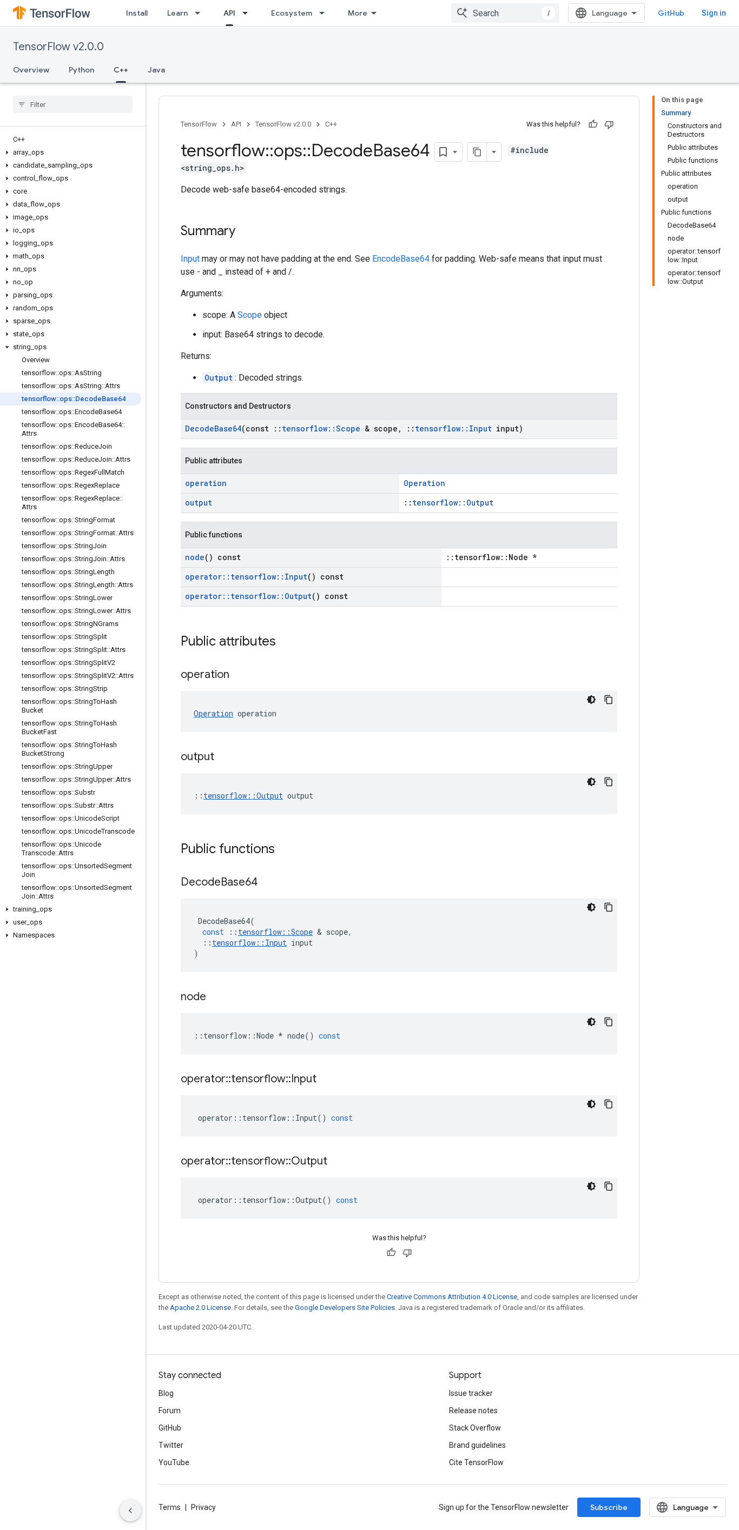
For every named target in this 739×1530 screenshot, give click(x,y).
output (198, 502)
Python (81, 70)
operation (206, 483)
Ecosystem (291, 13)
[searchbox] (73, 104)
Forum (170, 1410)
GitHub (671, 13)
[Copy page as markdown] (477, 152)
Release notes (473, 1410)
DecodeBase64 (213, 428)
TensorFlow (199, 124)
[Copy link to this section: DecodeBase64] (268, 882)
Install (137, 13)
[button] (70, 152)
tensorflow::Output (452, 502)
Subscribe (609, 1507)
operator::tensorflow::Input (246, 576)
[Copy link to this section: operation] (240, 675)
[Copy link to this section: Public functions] (285, 849)
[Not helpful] (609, 124)
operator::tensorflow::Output (248, 596)
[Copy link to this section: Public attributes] (287, 642)
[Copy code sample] (608, 699)
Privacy (203, 1507)
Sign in (714, 13)
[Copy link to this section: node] (217, 997)
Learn (177, 13)
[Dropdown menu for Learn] (201, 13)
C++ (121, 70)
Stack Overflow (475, 1427)
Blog (166, 1393)
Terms (170, 1507)
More (357, 13)
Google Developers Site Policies (345, 1307)
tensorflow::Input (453, 428)
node (194, 557)
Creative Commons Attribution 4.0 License (452, 1297)
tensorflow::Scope (321, 428)
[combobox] (505, 13)
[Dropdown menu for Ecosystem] (325, 13)
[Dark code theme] (591, 699)
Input (190, 259)
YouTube (174, 1462)
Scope (249, 315)
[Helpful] (593, 124)
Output (218, 377)
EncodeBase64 (401, 259)
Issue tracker (471, 1393)
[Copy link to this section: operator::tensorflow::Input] (327, 1079)
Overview (31, 70)
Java (156, 70)
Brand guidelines (477, 1445)
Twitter (171, 1445)
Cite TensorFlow (476, 1462)
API (229, 13)
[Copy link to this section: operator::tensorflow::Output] (338, 1161)
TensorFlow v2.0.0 (58, 47)
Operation (424, 483)
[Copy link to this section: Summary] (246, 231)
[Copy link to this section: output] (225, 757)
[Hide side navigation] (130, 1510)
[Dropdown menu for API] (248, 13)
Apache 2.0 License (200, 1307)
